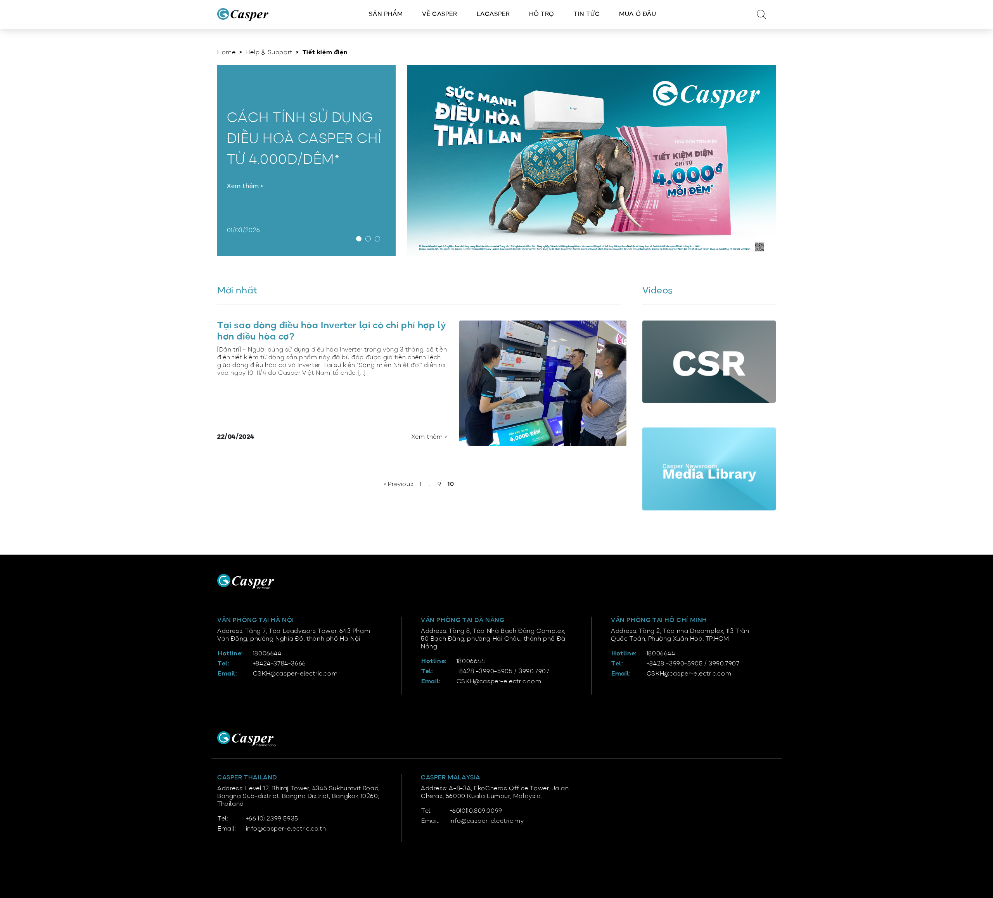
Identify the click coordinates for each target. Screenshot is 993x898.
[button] (360, 240)
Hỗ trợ (541, 14)
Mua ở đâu (637, 14)
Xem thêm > (245, 186)
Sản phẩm (386, 14)
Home (226, 53)
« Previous (398, 484)
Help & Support (269, 53)
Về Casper (439, 14)
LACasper (493, 14)
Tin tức (587, 14)
